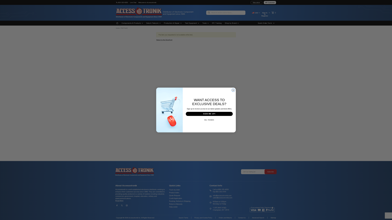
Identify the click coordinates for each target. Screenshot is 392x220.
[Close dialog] (233, 90)
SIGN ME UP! (209, 114)
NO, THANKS (209, 120)
